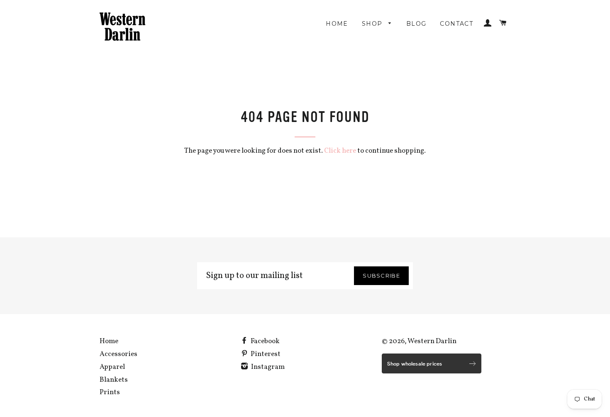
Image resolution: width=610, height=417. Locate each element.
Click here (340, 151)
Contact (456, 23)
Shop (373, 23)
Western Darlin (431, 341)
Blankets (114, 380)
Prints (110, 392)
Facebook (264, 341)
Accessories (118, 354)
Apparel (112, 367)
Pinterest (265, 354)
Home (337, 23)
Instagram (267, 367)
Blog (416, 23)
